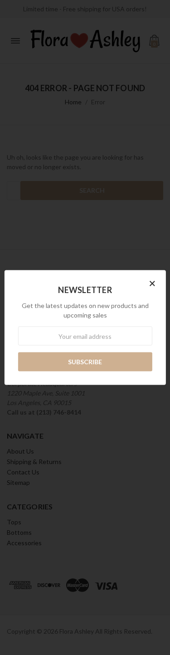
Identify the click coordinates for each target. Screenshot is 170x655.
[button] (152, 283)
